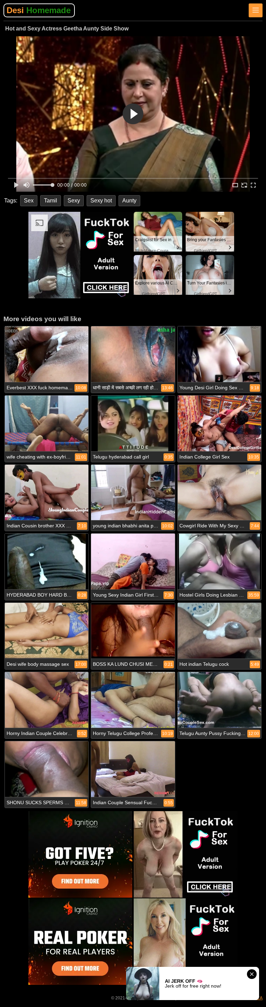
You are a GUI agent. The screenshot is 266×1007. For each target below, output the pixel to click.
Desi (39, 10)
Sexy (74, 200)
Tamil (50, 200)
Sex (29, 200)
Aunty (129, 200)
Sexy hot (101, 200)
